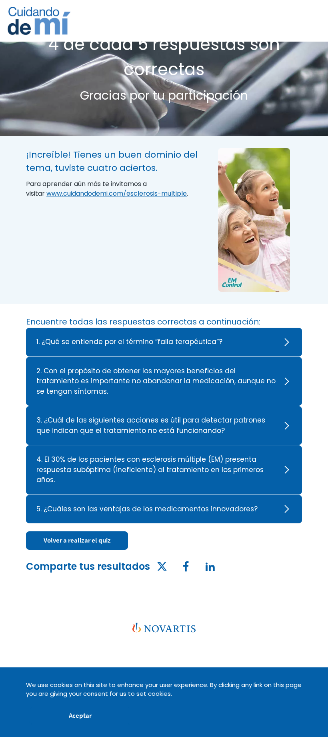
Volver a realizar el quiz (77, 540)
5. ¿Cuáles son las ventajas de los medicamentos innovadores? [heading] (147, 509)
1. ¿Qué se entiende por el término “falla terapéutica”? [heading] (129, 341)
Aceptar (80, 715)
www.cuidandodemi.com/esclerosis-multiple (116, 193)
